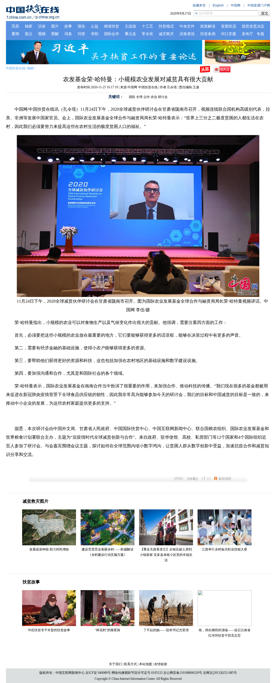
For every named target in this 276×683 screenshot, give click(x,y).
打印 (178, 479)
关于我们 (115, 664)
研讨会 (163, 97)
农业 (154, 97)
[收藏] (192, 479)
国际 (132, 97)
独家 (30, 68)
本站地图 (145, 664)
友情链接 (160, 664)
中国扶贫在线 (15, 68)
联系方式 (130, 664)
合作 (146, 97)
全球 (139, 97)
